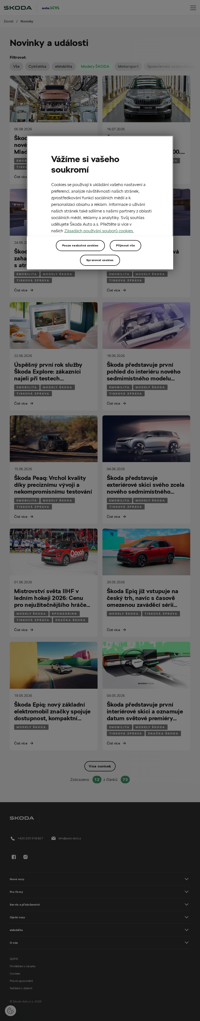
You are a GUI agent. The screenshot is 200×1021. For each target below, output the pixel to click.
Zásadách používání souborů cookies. (99, 230)
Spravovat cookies (100, 260)
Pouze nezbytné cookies (80, 245)
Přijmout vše (125, 245)
